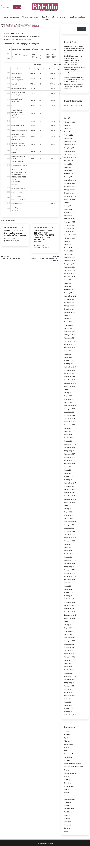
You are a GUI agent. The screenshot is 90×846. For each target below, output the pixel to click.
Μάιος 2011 (68, 705)
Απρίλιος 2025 (68, 174)
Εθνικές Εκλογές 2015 (71, 773)
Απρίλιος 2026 (68, 135)
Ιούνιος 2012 (68, 663)
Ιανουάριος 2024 (69, 222)
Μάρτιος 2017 (68, 480)
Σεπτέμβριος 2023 (70, 235)
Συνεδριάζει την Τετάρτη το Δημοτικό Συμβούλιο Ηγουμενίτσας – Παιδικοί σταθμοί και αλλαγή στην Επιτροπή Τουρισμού (73, 60)
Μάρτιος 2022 (68, 293)
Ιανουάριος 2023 (69, 261)
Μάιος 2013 (68, 628)
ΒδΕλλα (62, 17)
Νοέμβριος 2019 (69, 376)
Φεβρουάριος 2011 (70, 715)
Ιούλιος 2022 (68, 280)
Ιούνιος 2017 (68, 470)
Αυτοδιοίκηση (68, 757)
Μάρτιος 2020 (68, 364)
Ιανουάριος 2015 (69, 563)
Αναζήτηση (83, 29)
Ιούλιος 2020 (68, 351)
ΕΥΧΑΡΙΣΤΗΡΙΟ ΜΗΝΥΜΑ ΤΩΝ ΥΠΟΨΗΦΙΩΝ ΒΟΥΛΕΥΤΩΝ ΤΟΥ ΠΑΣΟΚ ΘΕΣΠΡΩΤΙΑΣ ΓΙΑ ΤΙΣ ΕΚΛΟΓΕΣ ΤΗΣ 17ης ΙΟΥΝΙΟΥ (44, 236)
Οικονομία (67, 802)
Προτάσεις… (68, 821)
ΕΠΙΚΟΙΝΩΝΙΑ (46, 19)
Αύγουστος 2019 (69, 386)
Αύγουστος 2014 (69, 580)
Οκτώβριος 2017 (69, 457)
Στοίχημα (67, 828)
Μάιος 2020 (68, 357)
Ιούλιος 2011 (68, 699)
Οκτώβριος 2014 (69, 573)
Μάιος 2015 (68, 550)
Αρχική (5, 17)
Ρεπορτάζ (67, 825)
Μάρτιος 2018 (68, 441)
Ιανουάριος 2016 (69, 525)
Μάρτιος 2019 (68, 402)
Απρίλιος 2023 (68, 251)
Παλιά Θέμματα (69, 809)
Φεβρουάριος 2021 (70, 331)
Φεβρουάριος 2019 (70, 406)
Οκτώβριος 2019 (69, 380)
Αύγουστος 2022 (69, 277)
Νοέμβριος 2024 (69, 190)
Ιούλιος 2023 (68, 241)
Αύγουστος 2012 (69, 657)
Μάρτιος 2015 (68, 557)
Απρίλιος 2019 (68, 399)
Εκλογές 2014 (68, 783)
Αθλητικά (55, 17)
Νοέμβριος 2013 (69, 609)
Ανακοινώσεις (68, 744)
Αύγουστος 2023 (69, 238)
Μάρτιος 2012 (68, 673)
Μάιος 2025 (68, 170)
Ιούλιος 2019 (68, 389)
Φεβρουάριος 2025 (70, 180)
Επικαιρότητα (14, 17)
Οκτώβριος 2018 (69, 418)
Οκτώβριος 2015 (69, 534)
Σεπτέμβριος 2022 (70, 273)
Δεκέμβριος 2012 (69, 644)
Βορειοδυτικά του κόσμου (77, 17)
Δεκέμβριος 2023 (69, 225)
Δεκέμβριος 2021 (69, 302)
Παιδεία (66, 805)
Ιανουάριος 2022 (69, 299)
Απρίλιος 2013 (68, 631)
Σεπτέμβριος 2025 (70, 157)
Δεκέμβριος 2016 (69, 489)
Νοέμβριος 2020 (69, 338)
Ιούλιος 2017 (68, 467)
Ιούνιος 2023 (68, 244)
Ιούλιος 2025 (68, 164)
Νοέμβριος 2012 (69, 647)
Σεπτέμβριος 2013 (70, 615)
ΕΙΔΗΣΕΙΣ (67, 776)
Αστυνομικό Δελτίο (70, 754)
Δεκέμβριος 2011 (69, 683)
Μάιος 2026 (68, 132)
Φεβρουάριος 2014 (70, 599)
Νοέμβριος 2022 (69, 267)
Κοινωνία (67, 796)
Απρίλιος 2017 (68, 476)
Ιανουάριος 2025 (69, 183)
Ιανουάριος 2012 (69, 679)
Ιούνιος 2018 (68, 431)
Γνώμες (66, 770)
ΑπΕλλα (66, 747)
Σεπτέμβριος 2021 (70, 312)
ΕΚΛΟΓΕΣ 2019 (69, 786)
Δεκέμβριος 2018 (69, 412)
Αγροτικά (67, 738)
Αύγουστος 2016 (69, 502)
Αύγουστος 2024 (69, 199)
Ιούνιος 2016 (68, 509)
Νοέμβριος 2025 (69, 151)
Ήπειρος (25, 17)
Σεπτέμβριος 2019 (70, 383)
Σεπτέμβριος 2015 (70, 538)
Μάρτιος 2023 (68, 254)
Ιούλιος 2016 (68, 505)
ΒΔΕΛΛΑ (67, 760)
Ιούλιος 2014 (68, 583)
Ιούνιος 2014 (68, 586)
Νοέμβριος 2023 (69, 228)
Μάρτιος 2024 (68, 215)
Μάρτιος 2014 (68, 596)
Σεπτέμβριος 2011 (70, 692)
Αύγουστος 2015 (69, 541)
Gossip (66, 731)
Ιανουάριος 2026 (69, 145)
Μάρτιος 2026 (68, 138)
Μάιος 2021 (68, 322)
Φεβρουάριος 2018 (70, 444)
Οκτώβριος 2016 (69, 496)
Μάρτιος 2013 (68, 634)
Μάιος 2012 (68, 666)
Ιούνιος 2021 (68, 319)
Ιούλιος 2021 (68, 315)
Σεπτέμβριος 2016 (70, 499)
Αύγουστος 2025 (69, 161)
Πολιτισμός (34, 17)
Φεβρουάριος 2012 (70, 676)
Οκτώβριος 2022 (69, 270)
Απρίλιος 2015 (68, 554)
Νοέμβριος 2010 (69, 799)
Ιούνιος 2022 (68, 283)
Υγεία (66, 831)
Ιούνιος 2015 (68, 547)
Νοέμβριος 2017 (69, 454)
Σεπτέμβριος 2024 (70, 196)
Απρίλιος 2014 (68, 592)
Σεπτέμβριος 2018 (70, 422)
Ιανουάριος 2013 (69, 641)
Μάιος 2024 (68, 209)
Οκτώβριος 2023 (69, 232)
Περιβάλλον (45, 17)
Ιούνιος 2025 (68, 167)
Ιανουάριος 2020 (69, 370)
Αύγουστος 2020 (69, 347)
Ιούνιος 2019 (68, 393)
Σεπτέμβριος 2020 (70, 344)
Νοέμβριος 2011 (69, 686)
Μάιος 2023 (68, 248)
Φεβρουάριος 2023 (70, 257)
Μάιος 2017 (68, 473)
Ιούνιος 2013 (68, 625)
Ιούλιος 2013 (68, 621)
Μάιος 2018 (68, 435)
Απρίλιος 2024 (68, 212)
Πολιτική (67, 815)
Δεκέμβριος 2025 (69, 148)
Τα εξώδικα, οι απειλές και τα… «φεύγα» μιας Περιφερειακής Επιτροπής (74, 87)
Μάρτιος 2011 (68, 712)
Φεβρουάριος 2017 (70, 483)
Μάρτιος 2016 (68, 518)
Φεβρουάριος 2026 (70, 141)
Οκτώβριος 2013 (69, 612)
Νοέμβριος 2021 (69, 306)
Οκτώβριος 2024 (69, 193)
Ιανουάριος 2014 (69, 602)
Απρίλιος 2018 (68, 438)
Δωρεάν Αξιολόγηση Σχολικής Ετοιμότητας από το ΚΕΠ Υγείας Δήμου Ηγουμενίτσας (74, 79)
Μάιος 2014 (68, 589)
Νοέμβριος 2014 (69, 570)
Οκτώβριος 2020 (69, 341)
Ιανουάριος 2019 (69, 409)
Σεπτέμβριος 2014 (70, 576)
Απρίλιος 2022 (68, 290)
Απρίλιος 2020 (68, 360)
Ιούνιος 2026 (68, 128)
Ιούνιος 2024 (68, 206)
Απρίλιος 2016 (68, 515)
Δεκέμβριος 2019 (69, 373)
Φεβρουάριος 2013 (70, 637)
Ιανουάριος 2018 (69, 447)
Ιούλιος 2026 (68, 125)
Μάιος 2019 (68, 396)
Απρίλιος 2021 (68, 325)
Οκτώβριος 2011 (69, 689)
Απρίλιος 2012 (68, 670)
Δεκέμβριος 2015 (69, 528)
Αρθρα (66, 751)
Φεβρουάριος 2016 (70, 521)
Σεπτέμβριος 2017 (70, 460)
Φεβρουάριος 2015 (70, 560)
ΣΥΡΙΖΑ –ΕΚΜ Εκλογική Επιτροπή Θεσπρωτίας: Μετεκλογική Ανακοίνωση (15, 233)
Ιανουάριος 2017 (69, 486)
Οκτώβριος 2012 (69, 650)
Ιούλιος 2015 (68, 544)
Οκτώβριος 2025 (69, 154)
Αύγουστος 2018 (69, 425)
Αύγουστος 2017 (69, 464)
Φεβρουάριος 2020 (70, 367)
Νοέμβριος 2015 (69, 531)
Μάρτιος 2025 (68, 177)
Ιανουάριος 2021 (69, 335)
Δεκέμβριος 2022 (69, 264)
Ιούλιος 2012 (68, 660)
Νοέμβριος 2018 (69, 415)
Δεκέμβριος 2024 (69, 186)
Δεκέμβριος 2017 (69, 451)
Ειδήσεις (67, 780)
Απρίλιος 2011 (68, 708)
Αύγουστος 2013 (69, 618)
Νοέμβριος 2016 (69, 492)
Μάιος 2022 (68, 286)
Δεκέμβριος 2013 (69, 605)
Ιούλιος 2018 (68, 428)
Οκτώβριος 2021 (69, 309)
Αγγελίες (67, 734)
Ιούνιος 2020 (68, 354)
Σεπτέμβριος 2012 (70, 654)
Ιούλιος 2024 (68, 202)
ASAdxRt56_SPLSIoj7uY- (24, 39)
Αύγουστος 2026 (69, 122)
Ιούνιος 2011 (68, 702)
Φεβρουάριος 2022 (70, 296)
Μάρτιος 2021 (68, 328)
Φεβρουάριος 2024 (70, 219)
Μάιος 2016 (68, 512)
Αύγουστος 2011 (69, 695)
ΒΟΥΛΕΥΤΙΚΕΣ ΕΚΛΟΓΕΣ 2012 (13, 33)
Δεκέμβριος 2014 (69, 567)
